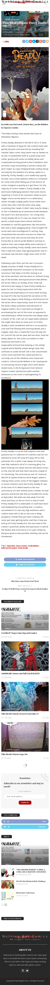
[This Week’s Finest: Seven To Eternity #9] (25, 696)
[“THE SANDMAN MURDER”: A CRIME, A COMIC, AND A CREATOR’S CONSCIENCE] (7, 873)
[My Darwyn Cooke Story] (7, 896)
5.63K (47, 677)
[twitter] (25, 827)
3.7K (47, 758)
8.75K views (7, 637)
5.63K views (7, 677)
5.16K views (7, 718)
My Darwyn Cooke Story (25, 893)
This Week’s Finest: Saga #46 (14, 754)
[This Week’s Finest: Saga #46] (25, 737)
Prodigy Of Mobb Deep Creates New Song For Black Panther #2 (25, 590)
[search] (45, 3)
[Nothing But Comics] (25, 1)
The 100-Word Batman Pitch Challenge (31, 881)
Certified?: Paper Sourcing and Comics (19, 633)
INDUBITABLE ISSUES (13, 669)
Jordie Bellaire (31, 32)
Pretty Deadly (25, 35)
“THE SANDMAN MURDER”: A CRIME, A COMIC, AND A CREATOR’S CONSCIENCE (31, 871)
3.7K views (7, 758)
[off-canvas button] (4, 3)
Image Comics (19, 32)
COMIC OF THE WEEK (13, 19)
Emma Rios (9, 32)
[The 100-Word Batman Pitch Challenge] (7, 884)
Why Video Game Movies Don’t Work (25, 581)
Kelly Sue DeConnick (11, 35)
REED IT (8, 628)
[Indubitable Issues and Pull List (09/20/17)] (25, 656)
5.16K (47, 718)
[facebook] (25, 821)
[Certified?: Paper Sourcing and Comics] (25, 618)
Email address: (25, 791)
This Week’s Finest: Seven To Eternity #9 (19, 714)
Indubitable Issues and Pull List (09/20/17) (20, 673)
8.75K (47, 637)
